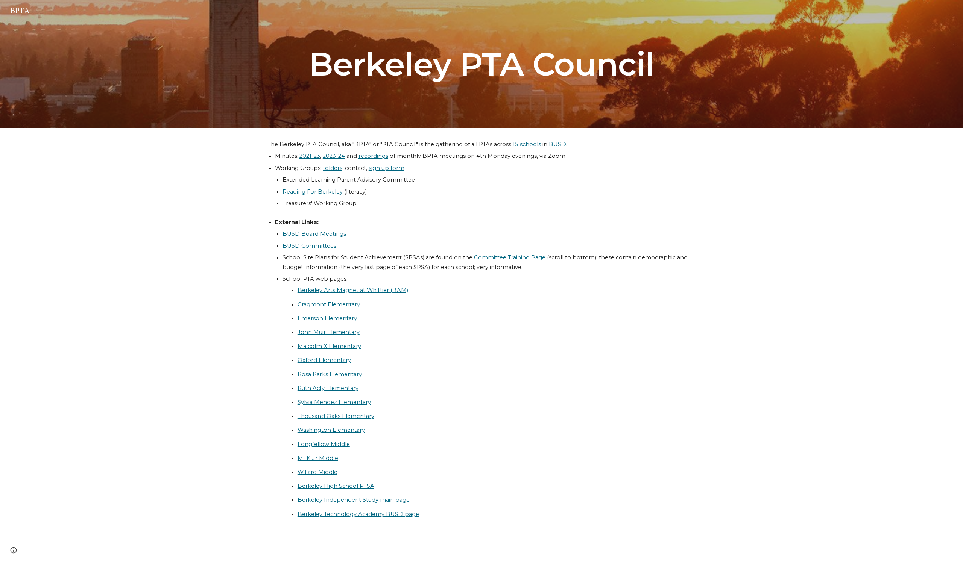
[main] (481, 64)
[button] (13, 550)
